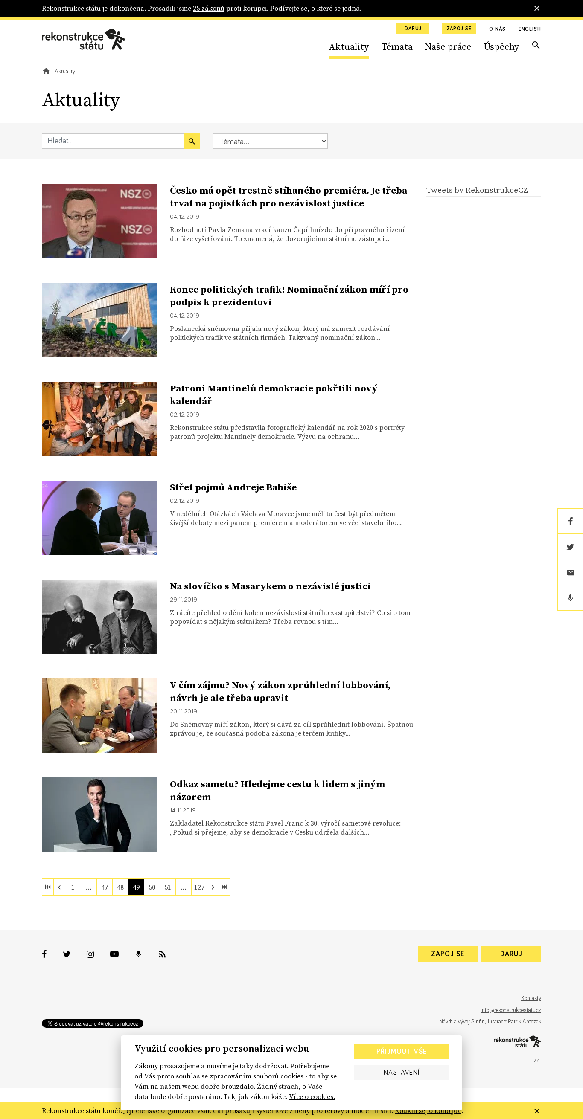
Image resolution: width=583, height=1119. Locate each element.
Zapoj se (459, 29)
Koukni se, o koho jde (428, 1110)
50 (152, 887)
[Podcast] (570, 598)
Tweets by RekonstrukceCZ (477, 189)
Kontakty (531, 998)
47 (104, 887)
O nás (497, 29)
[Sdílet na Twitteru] (570, 547)
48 (120, 887)
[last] (224, 887)
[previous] (59, 887)
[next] (213, 887)
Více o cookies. (312, 1096)
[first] (47, 887)
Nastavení (402, 1072)
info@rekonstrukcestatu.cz (511, 1010)
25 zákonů (208, 8)
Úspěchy (501, 46)
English (530, 29)
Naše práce (448, 46)
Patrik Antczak (524, 1022)
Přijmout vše (401, 1051)
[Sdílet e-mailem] (570, 572)
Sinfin (478, 1022)
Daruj (413, 29)
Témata (397, 46)
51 (167, 887)
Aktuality (349, 46)
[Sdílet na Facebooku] (570, 521)
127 (199, 887)
